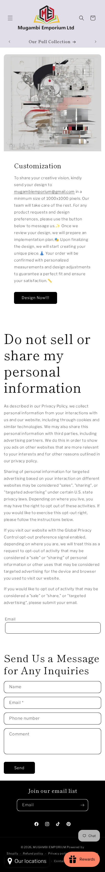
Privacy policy (58, 853)
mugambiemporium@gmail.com (44, 191)
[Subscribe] (82, 805)
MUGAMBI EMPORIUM (49, 847)
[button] (10, 18)
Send (19, 768)
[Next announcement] (95, 41)
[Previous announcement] (9, 41)
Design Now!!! (35, 297)
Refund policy (33, 853)
